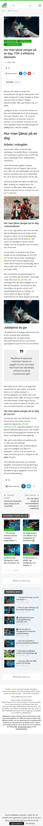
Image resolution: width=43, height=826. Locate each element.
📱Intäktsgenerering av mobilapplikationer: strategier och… (25, 620)
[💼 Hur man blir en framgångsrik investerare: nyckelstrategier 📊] (9, 632)
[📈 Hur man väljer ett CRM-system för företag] (9, 663)
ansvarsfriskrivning (24, 727)
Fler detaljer (30, 823)
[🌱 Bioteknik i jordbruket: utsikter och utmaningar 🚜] (9, 653)
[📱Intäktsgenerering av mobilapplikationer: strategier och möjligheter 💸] (9, 620)
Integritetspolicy (21, 729)
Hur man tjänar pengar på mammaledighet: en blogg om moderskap (32, 503)
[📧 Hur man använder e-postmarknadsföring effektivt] (9, 643)
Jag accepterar (16, 823)
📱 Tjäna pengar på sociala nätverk (13, 44)
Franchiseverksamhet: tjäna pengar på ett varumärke (13, 503)
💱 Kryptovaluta (24, 41)
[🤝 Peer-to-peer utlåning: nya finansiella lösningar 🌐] (9, 610)
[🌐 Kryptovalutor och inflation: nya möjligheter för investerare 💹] (31, 525)
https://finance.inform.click (11, 702)
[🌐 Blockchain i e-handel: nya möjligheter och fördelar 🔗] (31, 549)
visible (17, 82)
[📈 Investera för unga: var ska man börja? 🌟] (9, 600)
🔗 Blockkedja (10, 41)
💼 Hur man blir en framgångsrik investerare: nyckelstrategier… (26, 631)
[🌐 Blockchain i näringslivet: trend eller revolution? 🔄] (12, 549)
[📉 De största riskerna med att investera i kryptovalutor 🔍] (12, 525)
